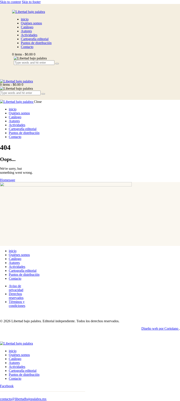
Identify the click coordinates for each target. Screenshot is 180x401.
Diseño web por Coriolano (160, 328)
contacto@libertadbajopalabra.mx (23, 399)
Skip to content (10, 2)
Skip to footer (31, 2)
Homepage (7, 180)
